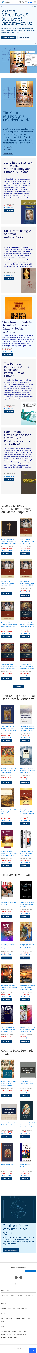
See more (18, 686)
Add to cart (8, 153)
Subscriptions (11, 1308)
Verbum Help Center (6, 1318)
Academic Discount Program (9, 1337)
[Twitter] (20, 1277)
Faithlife (20, 1348)
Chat (32, 1351)
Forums (29, 1318)
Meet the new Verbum (11, 1250)
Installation (17, 1318)
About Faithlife (5, 1295)
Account (3, 1308)
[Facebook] (16, 1277)
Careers (19, 1295)
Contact (13, 1295)
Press (2, 1298)
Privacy (26, 1348)
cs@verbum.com (18, 1284)
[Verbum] (6, 2)
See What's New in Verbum (8, 1331)
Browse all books (21, 1334)
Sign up (30, 1271)
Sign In (30, 2)
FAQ (2, 1321)
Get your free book (9, 37)
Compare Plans (22, 1331)
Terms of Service (28, 1295)
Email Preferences (22, 1308)
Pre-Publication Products (8, 1334)
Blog (23, 1318)
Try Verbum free (24, 37)
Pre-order (6, 1095)
